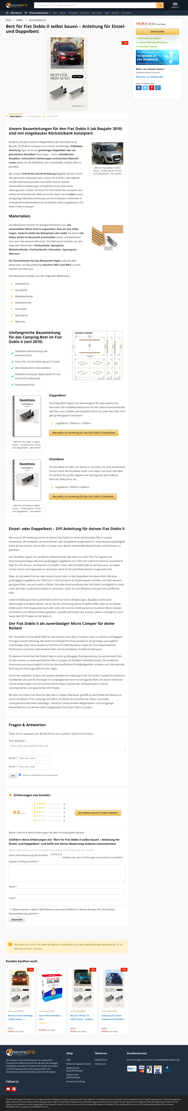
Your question (17, 740)
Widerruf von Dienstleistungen (74, 1069)
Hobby (19, 20)
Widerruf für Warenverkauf (73, 1076)
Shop (8, 20)
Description (16, 116)
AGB (68, 1059)
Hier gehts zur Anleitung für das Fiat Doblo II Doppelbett (83, 432)
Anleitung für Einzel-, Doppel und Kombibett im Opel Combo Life (113, 1019)
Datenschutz (101, 1059)
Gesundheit (97, 13)
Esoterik (115, 13)
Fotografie (73, 13)
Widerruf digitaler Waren (78, 1063)
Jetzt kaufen (157, 31)
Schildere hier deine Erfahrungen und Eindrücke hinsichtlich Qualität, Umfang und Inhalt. (65, 859)
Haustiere (84, 13)
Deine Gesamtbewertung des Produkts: (28, 855)
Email (13, 766)
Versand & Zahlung (75, 1081)
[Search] (160, 5)
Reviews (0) (53, 116)
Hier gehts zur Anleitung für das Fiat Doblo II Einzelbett (83, 496)
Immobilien (127, 13)
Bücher (63, 13)
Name (13, 758)
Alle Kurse (16, 13)
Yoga (107, 13)
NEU (55, 13)
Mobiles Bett (157, 76)
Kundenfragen (34, 116)
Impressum (100, 1063)
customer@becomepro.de (166, 1059)
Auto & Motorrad (37, 20)
